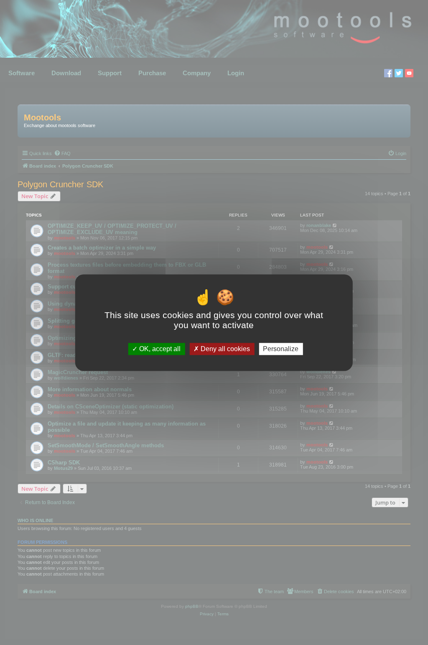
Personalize (280, 348)
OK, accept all (159, 348)
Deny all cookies (224, 348)
